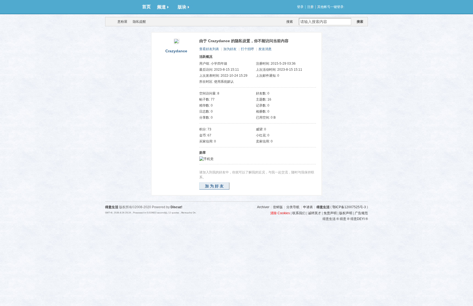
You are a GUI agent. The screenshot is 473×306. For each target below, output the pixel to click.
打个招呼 (247, 49)
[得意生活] (121, 7)
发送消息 (265, 49)
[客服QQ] (375, 231)
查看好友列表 (209, 49)
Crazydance (176, 51)
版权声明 (345, 213)
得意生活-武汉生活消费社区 (108, 21)
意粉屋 (122, 22)
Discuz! (176, 207)
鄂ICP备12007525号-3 (349, 207)
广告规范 (361, 213)
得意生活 (323, 207)
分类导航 (292, 207)
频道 (161, 7)
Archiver (263, 207)
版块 (182, 7)
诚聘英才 (314, 213)
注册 (310, 7)
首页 (146, 6)
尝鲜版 (278, 207)
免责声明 (330, 213)
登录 (300, 7)
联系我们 (298, 213)
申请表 (308, 207)
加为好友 (229, 49)
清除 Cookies (280, 213)
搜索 (289, 22)
